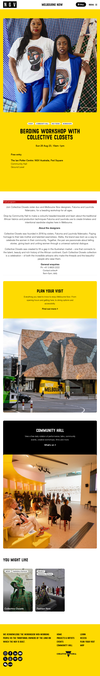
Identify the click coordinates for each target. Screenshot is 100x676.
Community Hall (42, 123)
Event (30, 123)
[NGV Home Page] (10, 4)
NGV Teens (56, 123)
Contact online (49, 271)
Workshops (67, 123)
